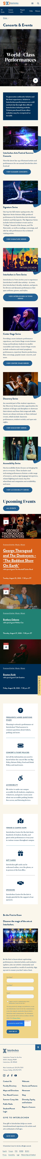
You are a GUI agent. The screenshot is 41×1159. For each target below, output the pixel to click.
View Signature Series (16, 239)
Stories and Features (29, 1085)
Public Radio (8, 1104)
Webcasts (37, 11)
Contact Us (7, 1081)
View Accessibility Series (17, 490)
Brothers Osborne (11, 619)
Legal (18, 1155)
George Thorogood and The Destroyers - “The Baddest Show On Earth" (19, 557)
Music (17, 545)
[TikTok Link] (8, 1075)
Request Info (22, 11)
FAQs (31, 11)
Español (5, 1151)
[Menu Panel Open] (32, 3)
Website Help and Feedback (28, 1155)
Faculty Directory (9, 1085)
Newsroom (26, 1090)
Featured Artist (8, 545)
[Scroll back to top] (38, 1047)
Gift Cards (11, 860)
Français (11, 1151)
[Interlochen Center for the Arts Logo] (11, 3)
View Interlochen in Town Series (20, 297)
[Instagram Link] (4, 1075)
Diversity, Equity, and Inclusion (28, 1101)
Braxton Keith (9, 674)
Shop (24, 1094)
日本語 (21, 1151)
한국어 (27, 1151)
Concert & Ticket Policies (17, 752)
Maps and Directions (11, 1090)
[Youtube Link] (15, 1075)
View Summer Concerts (16, 172)
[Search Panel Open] (38, 3)
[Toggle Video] (35, 80)
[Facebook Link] (12, 1075)
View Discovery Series (16, 428)
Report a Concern (28, 1107)
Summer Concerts (10, 11)
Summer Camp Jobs (10, 1099)
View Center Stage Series (17, 363)
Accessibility (11, 1155)
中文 (16, 1151)
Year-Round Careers (10, 1094)
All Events (2, 11)
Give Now (10, 1136)
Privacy (5, 1155)
